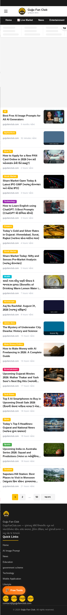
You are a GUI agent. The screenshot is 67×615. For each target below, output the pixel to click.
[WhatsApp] (62, 3)
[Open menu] (6, 11)
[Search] (61, 11)
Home (8, 20)
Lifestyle (7, 584)
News (41, 20)
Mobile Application (12, 578)
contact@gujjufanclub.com (17, 603)
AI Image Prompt (11, 550)
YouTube (6, 598)
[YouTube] (49, 3)
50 (37, 497)
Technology (8, 573)
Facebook (14, 598)
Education (8, 562)
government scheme (13, 567)
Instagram (22, 598)
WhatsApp (30, 598)
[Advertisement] (33, 72)
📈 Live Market (25, 20)
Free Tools (14, 590)
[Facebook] (53, 3)
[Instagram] (58, 3)
